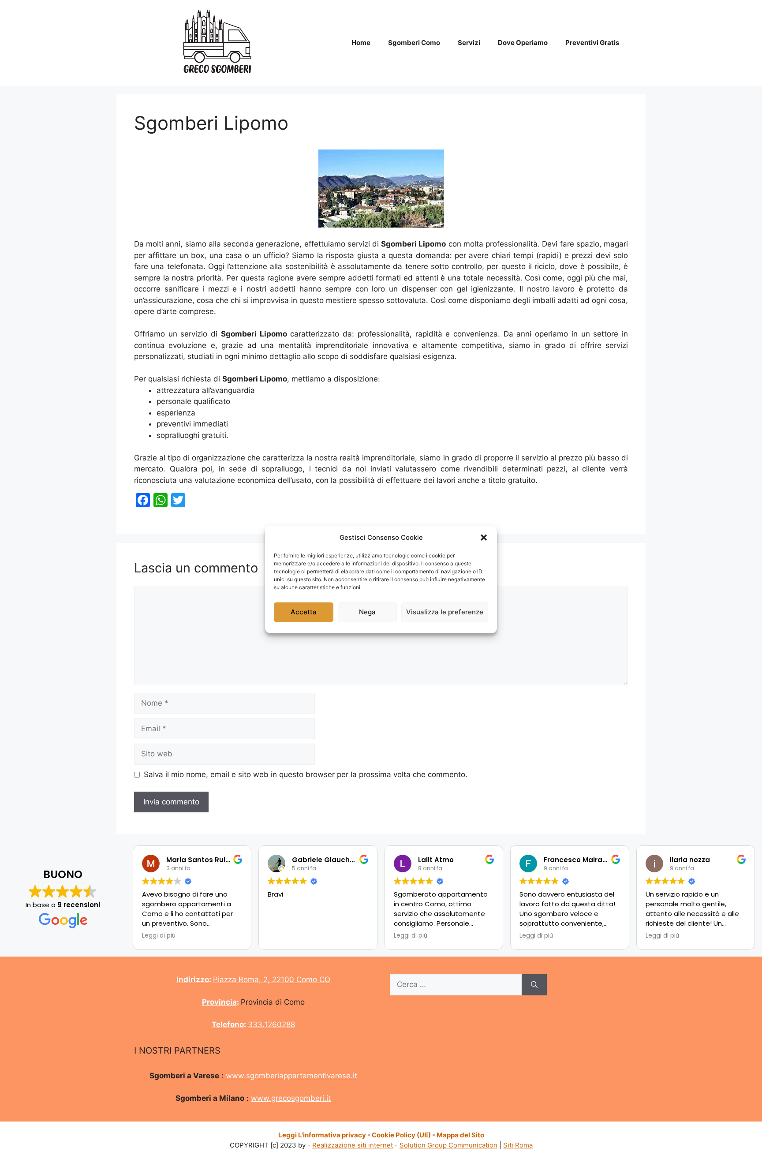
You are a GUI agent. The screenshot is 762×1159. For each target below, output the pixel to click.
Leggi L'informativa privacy (322, 1135)
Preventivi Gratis (592, 42)
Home (360, 42)
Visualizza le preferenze (444, 612)
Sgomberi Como (414, 42)
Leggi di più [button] (159, 936)
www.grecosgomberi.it (291, 1098)
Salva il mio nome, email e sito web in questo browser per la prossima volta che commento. (305, 774)
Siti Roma (518, 1145)
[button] (483, 537)
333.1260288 (271, 1024)
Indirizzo (192, 979)
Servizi (469, 42)
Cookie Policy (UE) (401, 1135)
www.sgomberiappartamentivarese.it (291, 1075)
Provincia (219, 1002)
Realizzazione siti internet (352, 1145)
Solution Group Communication (448, 1145)
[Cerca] (534, 984)
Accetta (304, 612)
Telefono (228, 1024)
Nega (367, 612)
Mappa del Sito (460, 1135)
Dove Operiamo (523, 42)
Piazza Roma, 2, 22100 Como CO (271, 979)
